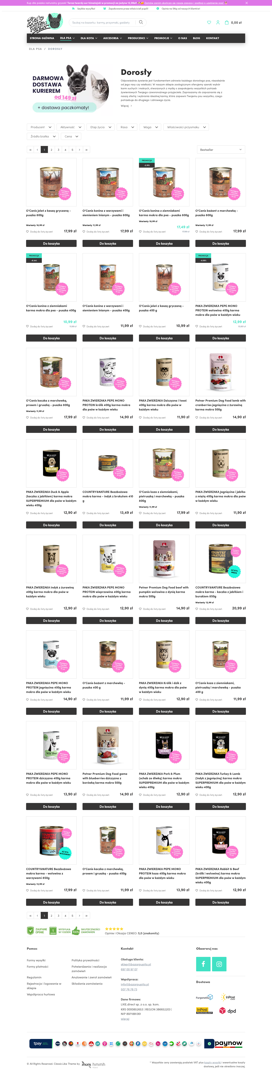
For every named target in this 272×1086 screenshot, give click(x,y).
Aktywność (68, 127)
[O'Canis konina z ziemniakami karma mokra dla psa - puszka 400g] (51, 277)
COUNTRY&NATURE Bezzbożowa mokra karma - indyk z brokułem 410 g (108, 496)
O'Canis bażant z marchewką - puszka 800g (216, 212)
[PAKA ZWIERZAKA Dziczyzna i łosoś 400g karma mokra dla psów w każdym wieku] (164, 372)
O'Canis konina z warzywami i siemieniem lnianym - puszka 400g (106, 308)
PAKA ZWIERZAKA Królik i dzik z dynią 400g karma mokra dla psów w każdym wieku (163, 687)
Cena (68, 136)
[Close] (246, 3)
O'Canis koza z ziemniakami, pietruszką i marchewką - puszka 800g (161, 496)
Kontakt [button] (127, 948)
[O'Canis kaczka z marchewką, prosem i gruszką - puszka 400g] (108, 840)
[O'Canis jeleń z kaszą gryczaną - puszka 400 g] (164, 277)
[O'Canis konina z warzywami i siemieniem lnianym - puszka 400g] (108, 277)
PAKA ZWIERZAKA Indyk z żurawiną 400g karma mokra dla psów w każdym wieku (50, 591)
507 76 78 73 (129, 989)
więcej (125, 1019)
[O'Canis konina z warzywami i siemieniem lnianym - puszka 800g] (108, 182)
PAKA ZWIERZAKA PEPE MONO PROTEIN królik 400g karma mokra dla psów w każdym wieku (106, 404)
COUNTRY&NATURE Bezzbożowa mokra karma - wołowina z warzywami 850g (48, 873)
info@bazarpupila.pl (135, 984)
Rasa (124, 127)
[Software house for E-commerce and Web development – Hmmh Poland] (92, 1063)
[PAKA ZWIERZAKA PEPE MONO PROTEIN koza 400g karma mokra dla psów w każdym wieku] (164, 840)
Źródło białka (40, 136)
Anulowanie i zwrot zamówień (92, 977)
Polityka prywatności (85, 960)
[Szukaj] (140, 22)
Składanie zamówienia (87, 983)
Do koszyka (51, 243)
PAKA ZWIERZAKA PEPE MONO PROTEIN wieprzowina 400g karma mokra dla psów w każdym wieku (107, 591)
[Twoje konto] (218, 22)
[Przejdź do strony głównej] (47, 24)
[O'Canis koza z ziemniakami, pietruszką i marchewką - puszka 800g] (164, 463)
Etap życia (97, 127)
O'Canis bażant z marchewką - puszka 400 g (104, 685)
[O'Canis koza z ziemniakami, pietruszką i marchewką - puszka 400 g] (220, 654)
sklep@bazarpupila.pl (136, 964)
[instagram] (219, 964)
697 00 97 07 (129, 969)
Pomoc (32, 948)
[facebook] (203, 964)
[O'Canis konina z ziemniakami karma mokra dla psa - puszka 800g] (164, 182)
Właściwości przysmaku (183, 127)
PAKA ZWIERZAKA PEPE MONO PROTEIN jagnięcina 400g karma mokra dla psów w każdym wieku (48, 687)
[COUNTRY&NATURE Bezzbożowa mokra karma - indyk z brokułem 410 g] (108, 463)
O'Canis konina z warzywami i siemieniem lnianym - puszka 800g (106, 212)
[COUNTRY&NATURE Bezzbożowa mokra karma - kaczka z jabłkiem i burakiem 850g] (220, 559)
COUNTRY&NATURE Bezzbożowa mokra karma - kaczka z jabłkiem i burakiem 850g (219, 591)
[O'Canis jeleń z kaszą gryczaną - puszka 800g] (51, 182)
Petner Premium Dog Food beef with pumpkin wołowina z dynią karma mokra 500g (164, 591)
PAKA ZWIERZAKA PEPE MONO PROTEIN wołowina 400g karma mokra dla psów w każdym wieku (217, 310)
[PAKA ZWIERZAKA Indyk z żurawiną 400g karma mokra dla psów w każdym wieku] (51, 559)
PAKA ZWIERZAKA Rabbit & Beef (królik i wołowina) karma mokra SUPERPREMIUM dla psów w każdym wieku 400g (220, 875)
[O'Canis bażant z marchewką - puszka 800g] (220, 182)
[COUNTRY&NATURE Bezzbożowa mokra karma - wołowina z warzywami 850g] (51, 840)
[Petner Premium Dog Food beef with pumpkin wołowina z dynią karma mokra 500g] (164, 559)
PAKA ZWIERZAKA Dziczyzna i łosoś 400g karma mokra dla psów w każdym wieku (163, 404)
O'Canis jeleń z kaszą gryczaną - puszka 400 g (161, 308)
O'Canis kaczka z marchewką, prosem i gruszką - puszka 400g (104, 871)
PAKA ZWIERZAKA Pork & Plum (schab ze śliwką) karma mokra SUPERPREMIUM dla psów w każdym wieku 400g (164, 780)
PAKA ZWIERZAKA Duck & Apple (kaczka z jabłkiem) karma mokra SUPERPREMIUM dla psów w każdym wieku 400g (51, 498)
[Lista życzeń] (209, 22)
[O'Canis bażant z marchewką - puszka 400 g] (108, 654)
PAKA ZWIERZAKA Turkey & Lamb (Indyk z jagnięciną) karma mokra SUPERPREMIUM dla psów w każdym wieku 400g (220, 780)
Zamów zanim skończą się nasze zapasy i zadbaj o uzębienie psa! (184, 3)
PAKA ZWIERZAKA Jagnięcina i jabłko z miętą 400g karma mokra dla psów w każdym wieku (220, 496)
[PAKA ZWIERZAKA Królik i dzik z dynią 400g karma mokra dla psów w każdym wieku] (164, 654)
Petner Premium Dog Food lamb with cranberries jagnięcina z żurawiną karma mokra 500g (220, 404)
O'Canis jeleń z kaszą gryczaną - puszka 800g (48, 212)
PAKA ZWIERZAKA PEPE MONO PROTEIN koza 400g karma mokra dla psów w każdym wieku (162, 873)
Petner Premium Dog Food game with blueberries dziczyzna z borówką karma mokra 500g (105, 777)
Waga (147, 127)
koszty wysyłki (212, 1062)
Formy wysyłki (36, 960)
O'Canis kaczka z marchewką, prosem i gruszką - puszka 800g (48, 402)
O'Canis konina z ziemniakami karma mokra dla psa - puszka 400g (51, 308)
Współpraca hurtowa (41, 994)
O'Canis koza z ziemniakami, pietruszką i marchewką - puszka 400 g (218, 687)
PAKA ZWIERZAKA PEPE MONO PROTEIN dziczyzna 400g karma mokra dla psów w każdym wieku (48, 777)
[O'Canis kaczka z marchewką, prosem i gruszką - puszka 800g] (51, 372)
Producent (38, 127)
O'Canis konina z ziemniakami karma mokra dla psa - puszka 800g (164, 212)
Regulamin (34, 977)
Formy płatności (37, 966)
